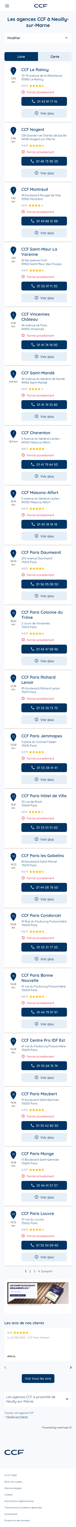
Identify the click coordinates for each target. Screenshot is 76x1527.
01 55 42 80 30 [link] (47, 1126)
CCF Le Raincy (35, 69)
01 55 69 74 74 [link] (47, 1066)
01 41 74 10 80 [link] (47, 405)
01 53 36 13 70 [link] (47, 708)
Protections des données (17, 1520)
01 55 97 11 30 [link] (47, 286)
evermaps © (64, 1427)
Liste (21, 56)
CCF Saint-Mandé (38, 372)
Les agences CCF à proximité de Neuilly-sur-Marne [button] (30, 1399)
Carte (55, 56)
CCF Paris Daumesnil (41, 552)
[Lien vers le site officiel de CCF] (40, 6)
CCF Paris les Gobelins (42, 855)
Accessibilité (10, 1514)
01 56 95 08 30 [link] (47, 584)
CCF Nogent (32, 129)
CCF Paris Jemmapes (41, 735)
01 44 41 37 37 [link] (47, 1185)
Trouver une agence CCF (19, 1413)
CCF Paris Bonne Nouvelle (37, 978)
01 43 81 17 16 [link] (47, 101)
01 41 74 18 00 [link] (47, 345)
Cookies (8, 1494)
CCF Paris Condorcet (41, 915)
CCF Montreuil (34, 189)
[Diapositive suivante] (71, 1367)
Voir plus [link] (47, 113)
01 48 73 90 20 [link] (47, 161)
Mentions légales (13, 1488)
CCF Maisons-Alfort (39, 492)
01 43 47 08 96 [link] (47, 649)
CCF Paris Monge (37, 1153)
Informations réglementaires (19, 1501)
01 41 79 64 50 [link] (47, 464)
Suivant (46, 1271)
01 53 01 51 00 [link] (47, 827)
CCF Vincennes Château (35, 317)
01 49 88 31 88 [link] (47, 221)
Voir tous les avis (38, 1378)
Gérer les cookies (13, 1481)
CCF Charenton (35, 432)
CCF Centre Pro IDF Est (43, 1040)
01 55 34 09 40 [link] (47, 1245)
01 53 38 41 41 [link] (47, 768)
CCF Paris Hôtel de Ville (44, 795)
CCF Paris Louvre (37, 1213)
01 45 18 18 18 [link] (47, 524)
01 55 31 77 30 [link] (47, 947)
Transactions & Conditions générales (23, 1507)
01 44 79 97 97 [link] (47, 1012)
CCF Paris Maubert (39, 1093)
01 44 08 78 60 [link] (47, 887)
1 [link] (25, 1271)
